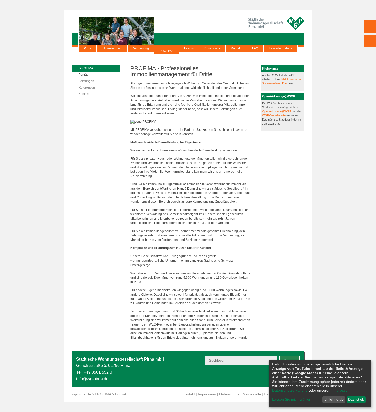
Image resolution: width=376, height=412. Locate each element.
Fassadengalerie (280, 48)
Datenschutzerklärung (290, 390)
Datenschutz (229, 394)
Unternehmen (112, 48)
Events (189, 48)
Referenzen (87, 87)
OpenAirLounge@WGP (277, 111)
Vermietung (141, 48)
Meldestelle (251, 394)
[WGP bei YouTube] (259, 376)
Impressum (207, 394)
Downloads (212, 48)
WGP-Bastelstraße (274, 115)
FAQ (255, 48)
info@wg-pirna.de (92, 379)
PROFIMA (166, 51)
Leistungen (86, 81)
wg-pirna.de (81, 394)
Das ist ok (356, 399)
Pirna (87, 48)
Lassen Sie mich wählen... (293, 399)
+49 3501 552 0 (98, 372)
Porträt (83, 75)
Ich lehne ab (334, 399)
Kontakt (236, 48)
